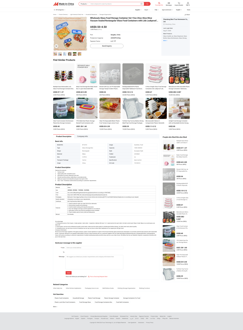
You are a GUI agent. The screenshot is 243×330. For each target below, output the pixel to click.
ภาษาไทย (152, 318)
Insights (169, 316)
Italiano (112, 318)
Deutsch (118, 318)
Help (156, 10)
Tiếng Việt (165, 318)
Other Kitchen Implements (73, 288)
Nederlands (125, 318)
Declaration (141, 322)
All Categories (60, 10)
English (77, 318)
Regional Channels (144, 316)
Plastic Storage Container (111, 298)
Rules (188, 10)
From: (62, 248)
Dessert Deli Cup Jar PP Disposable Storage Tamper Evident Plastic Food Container (182, 170)
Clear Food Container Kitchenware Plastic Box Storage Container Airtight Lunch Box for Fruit (182, 227)
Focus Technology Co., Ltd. (109, 322)
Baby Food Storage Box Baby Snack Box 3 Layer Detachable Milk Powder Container (182, 156)
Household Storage (78, 298)
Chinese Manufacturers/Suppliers (98, 316)
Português (90, 318)
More (164, 40)
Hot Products (75, 316)
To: (64, 252)
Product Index (154, 316)
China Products (84, 316)
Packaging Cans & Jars (92, 288)
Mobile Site (162, 316)
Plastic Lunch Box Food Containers (65, 302)
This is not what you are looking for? (76, 276)
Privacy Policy (149, 322)
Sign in (188, 5)
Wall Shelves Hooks (108, 288)
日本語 (142, 318)
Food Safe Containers (122, 302)
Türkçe (158, 318)
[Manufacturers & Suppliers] (63, 4)
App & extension (166, 10)
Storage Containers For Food (131, 298)
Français (97, 318)
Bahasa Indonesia (174, 318)
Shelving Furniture (144, 288)
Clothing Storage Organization (126, 288)
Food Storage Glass (85, 302)
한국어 (137, 318)
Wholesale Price (124, 316)
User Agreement (132, 322)
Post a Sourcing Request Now (97, 276)
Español (83, 318)
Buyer (146, 10)
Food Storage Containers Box (103, 302)
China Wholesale (113, 316)
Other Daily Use (57, 288)
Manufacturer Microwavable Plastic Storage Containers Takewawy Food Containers (182, 213)
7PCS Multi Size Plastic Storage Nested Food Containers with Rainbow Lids (182, 241)
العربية (131, 318)
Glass (84, 154)
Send (68, 273)
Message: (61, 256)
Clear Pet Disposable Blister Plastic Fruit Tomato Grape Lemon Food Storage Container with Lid (182, 256)
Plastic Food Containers (62, 298)
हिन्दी (147, 318)
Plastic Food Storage (94, 298)
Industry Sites (133, 316)
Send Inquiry (107, 46)
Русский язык (104, 318)
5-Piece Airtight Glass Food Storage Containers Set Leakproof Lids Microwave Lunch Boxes (182, 199)
